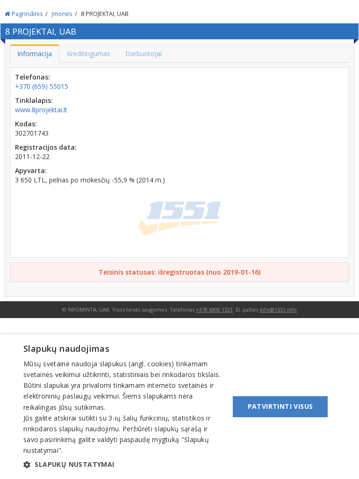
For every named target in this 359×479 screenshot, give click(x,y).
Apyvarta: (31, 170)
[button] (123, 464)
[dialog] (179, 406)
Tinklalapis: (34, 100)
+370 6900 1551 (214, 309)
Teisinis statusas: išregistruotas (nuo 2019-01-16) (179, 272)
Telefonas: (32, 77)
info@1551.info (278, 309)
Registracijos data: (46, 147)
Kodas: (26, 123)
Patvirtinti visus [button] (280, 406)
